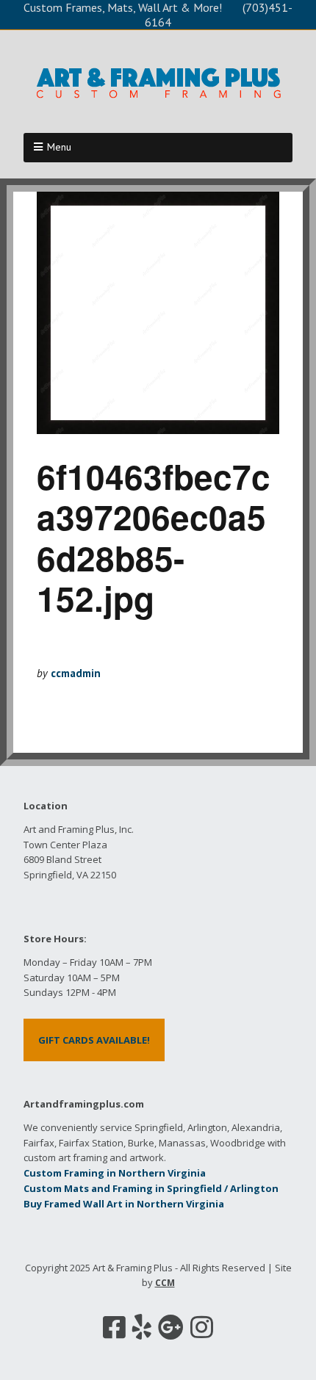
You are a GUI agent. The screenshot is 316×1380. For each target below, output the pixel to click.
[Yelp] (141, 1327)
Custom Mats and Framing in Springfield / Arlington (151, 1188)
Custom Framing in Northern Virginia (115, 1172)
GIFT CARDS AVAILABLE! (94, 1040)
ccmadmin (76, 673)
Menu (59, 146)
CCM (165, 1282)
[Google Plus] (171, 1327)
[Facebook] (114, 1327)
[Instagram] (201, 1327)
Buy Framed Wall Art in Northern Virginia (124, 1203)
